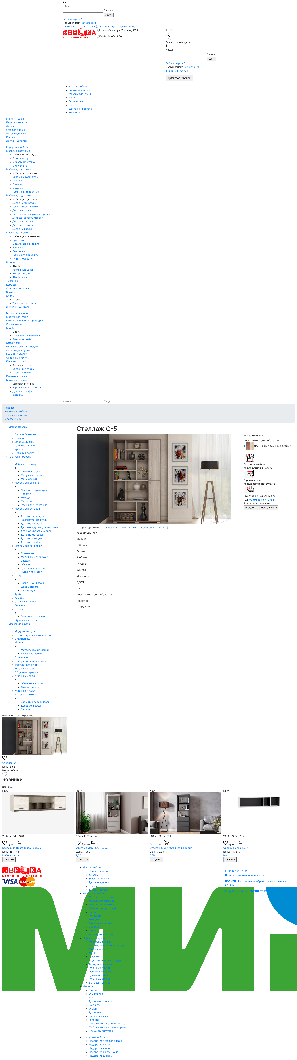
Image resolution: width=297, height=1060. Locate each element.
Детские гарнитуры (24, 202)
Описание (111, 527)
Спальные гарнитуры (25, 176)
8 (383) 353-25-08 (177, 70)
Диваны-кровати (16, 140)
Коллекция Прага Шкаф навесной (22, 847)
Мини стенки (20, 165)
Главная (10, 407)
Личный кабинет (73, 26)
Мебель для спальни (18, 169)
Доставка (95, 1012)
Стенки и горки (22, 158)
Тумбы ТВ (12, 280)
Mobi (226, 855)
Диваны (11, 126)
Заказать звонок (180, 77)
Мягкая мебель (78, 86)
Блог (72, 105)
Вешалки (17, 247)
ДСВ (78, 855)
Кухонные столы (16, 361)
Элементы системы (101, 1030)
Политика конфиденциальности (244, 875)
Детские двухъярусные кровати (32, 214)
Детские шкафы (22, 228)
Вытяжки (18, 394)
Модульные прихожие (25, 243)
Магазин (88, 986)
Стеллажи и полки (17, 288)
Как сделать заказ (100, 1016)
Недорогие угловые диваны (106, 1040)
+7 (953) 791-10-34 (261, 499)
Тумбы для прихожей (25, 254)
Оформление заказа (123, 26)
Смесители (13, 342)
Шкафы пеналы (21, 273)
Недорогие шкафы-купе (103, 1051)
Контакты (74, 112)
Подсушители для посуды (22, 346)
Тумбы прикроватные (25, 191)
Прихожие (18, 240)
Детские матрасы (23, 221)
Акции (73, 97)
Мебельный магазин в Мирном (108, 1027)
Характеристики (89, 527)
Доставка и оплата (80, 108)
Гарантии (94, 1019)
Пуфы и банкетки (16, 122)
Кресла (10, 137)
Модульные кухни (17, 316)
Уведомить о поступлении (261, 507)
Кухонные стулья (16, 376)
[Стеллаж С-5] (158, 479)
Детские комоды (22, 225)
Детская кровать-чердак (27, 217)
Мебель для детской (18, 195)
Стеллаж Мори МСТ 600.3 (92, 847)
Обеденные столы (23, 368)
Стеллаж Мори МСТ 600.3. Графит (171, 847)
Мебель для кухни (80, 93)
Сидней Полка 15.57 (235, 847)
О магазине (76, 101)
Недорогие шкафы (100, 1044)
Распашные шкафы (23, 269)
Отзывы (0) (129, 527)
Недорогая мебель (94, 1037)
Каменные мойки (22, 339)
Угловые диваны (16, 129)
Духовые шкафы (22, 391)
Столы (10, 295)
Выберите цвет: (253, 435)
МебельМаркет (11, 855)
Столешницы (14, 324)
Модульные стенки (24, 162)
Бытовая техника (17, 380)
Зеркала (11, 292)
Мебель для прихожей (20, 232)
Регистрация (89, 22)
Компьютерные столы (25, 206)
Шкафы (10, 262)
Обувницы (18, 251)
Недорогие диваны (100, 1055)
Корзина (105, 26)
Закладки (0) (91, 26)
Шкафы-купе (20, 277)
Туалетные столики (24, 303)
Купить (12, 844)
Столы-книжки (21, 372)
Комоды (17, 184)
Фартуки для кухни (18, 350)
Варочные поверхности (26, 387)
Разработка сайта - (247, 891)
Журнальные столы (18, 306)
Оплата (93, 1008)
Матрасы (17, 188)
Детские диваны (16, 133)
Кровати (17, 180)
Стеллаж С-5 (13, 418)
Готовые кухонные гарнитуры (24, 320)
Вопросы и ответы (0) (154, 527)
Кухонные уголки (16, 354)
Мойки (10, 327)
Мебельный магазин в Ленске (107, 1023)
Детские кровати (23, 210)
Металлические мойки (26, 335)
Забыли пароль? (72, 19)
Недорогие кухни (99, 1048)
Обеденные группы (17, 357)
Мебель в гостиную (18, 150)
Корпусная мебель (80, 90)
